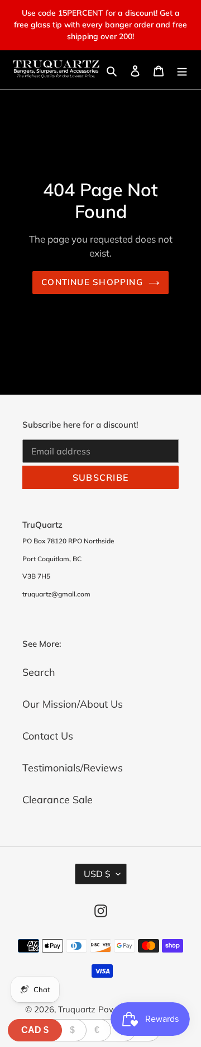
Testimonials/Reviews (72, 767)
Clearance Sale (57, 799)
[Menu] (182, 69)
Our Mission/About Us (72, 704)
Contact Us (47, 735)
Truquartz (76, 1009)
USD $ (97, 873)
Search (38, 672)
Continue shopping (92, 282)
